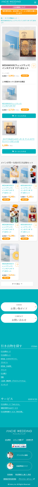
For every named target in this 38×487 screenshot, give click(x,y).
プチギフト (4, 362)
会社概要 (8, 440)
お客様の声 (29, 440)
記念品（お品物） (6, 366)
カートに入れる (20, 116)
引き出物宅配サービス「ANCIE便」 (12, 412)
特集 (2, 377)
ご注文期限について (19, 7)
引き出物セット (6, 355)
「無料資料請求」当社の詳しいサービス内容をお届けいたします (19, 12)
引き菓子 (3, 373)
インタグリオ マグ (9, 106)
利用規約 (10, 474)
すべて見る (16, 284)
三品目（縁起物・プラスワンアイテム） (13, 381)
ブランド (3, 370)
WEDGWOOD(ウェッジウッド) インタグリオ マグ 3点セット (26, 228)
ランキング (4, 384)
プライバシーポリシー (26, 479)
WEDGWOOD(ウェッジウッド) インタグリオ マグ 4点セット (8, 189)
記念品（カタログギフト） (9, 359)
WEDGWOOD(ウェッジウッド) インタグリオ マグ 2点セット (18, 21)
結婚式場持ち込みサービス (9, 408)
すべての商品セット (11, 18)
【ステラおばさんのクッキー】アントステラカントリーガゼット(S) (18, 140)
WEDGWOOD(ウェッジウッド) (11, 103)
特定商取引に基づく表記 (23, 474)
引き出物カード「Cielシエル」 (10, 404)
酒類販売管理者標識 (9, 479)
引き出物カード (6, 351)
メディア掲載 (17, 440)
